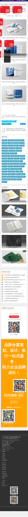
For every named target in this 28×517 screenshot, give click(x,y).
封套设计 (4, 181)
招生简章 (22, 145)
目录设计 (20, 161)
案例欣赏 (10, 163)
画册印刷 (4, 168)
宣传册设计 (22, 163)
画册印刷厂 (10, 168)
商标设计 (22, 158)
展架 (8, 176)
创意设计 (19, 179)
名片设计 (4, 166)
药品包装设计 (11, 171)
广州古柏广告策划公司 (6, 0)
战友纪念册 (18, 150)
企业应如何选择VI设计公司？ (11, 289)
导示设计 (16, 158)
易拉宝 (3, 176)
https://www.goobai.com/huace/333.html (10, 116)
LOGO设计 (10, 158)
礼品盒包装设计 (6, 179)
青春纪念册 (11, 150)
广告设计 (16, 163)
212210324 (7, 449)
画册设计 (4, 140)
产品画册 (10, 142)
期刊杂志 (4, 145)
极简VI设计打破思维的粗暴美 (11, 300)
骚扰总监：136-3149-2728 (14, 407)
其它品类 (4, 158)
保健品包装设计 (15, 155)
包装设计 (17, 140)
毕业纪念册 (18, 148)
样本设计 (16, 166)
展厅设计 (4, 163)
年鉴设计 (16, 145)
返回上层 (23, 123)
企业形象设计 (18, 168)
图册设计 (10, 166)
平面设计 (13, 176)
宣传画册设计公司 (6, 123)
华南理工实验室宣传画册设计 (9, 121)
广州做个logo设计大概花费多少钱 (12, 282)
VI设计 (22, 140)
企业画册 (4, 142)
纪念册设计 (10, 140)
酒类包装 (22, 155)
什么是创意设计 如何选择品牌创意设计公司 (14, 296)
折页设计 (10, 145)
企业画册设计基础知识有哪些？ (11, 291)
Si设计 (23, 174)
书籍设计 (4, 171)
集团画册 (16, 142)
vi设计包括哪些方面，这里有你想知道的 (13, 293)
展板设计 (18, 174)
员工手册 (22, 142)
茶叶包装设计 (13, 153)
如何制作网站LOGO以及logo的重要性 (12, 286)
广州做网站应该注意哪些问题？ (11, 298)
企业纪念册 (5, 148)
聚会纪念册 (11, 148)
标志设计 (13, 179)
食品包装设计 (5, 153)
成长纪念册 (5, 150)
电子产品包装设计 (21, 176)
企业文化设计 (5, 161)
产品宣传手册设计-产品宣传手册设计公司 (15, 128)
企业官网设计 (13, 161)
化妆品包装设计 (6, 155)
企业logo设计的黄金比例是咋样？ (12, 277)
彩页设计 (22, 166)
